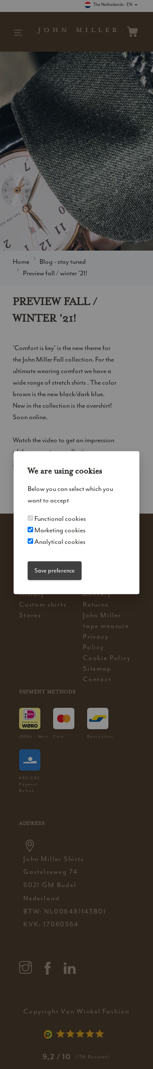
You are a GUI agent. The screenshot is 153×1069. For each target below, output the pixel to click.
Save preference (54, 570)
